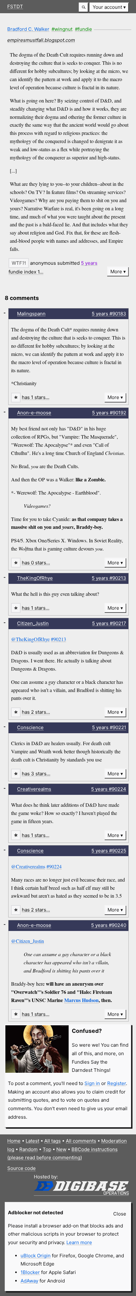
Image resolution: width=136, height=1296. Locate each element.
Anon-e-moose (34, 413)
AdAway (29, 1281)
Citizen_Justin (33, 623)
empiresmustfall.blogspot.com (41, 40)
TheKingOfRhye (35, 578)
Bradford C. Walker (28, 29)
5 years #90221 (109, 727)
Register (116, 1083)
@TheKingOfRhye (30, 639)
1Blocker (30, 1272)
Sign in (92, 1083)
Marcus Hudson (81, 1000)
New (61, 1149)
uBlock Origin (36, 1256)
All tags (52, 1141)
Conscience (30, 727)
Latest (32, 1141)
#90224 (54, 866)
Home (14, 1141)
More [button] (116, 271)
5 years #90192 (109, 413)
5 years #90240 (108, 925)
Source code (21, 1168)
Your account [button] (107, 7)
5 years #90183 (109, 314)
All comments (81, 1141)
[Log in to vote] (19, 263)
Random (28, 1149)
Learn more (79, 1242)
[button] (83, 7)
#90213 (58, 639)
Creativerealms (34, 789)
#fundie (83, 29)
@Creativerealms (28, 866)
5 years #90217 (109, 623)
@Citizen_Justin (27, 941)
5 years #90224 (108, 789)
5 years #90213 (109, 578)
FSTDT (15, 6)
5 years (89, 263)
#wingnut (62, 29)
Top (47, 1149)
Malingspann (31, 314)
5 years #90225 (108, 851)
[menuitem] (109, 7)
